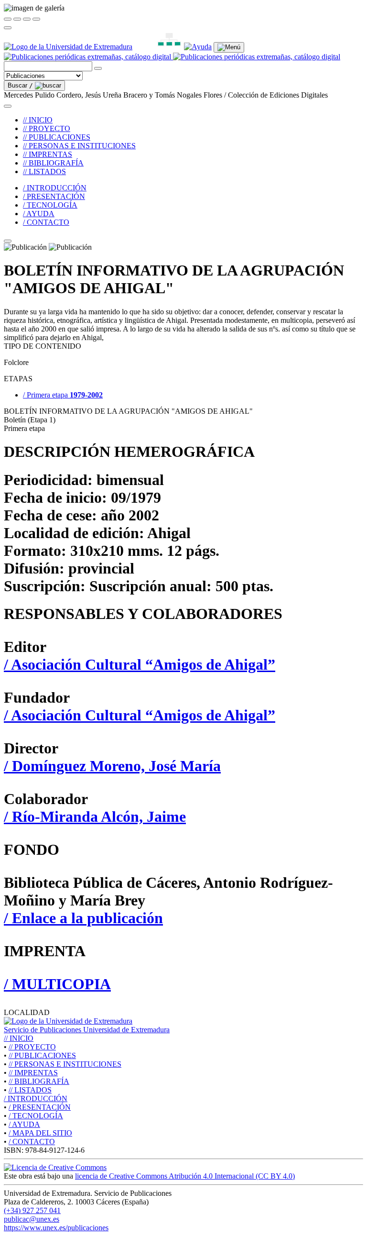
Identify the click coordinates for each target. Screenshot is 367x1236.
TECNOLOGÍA (36, 1116)
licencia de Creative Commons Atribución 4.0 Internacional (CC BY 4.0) (185, 1176)
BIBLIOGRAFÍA (39, 1081)
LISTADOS (30, 1090)
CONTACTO (32, 1141)
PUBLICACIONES (42, 1055)
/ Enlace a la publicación (83, 918)
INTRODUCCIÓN (35, 1098)
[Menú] (229, 47)
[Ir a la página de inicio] (172, 57)
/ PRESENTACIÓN (54, 196)
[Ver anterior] (17, 19)
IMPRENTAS (33, 1073)
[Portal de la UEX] (68, 47)
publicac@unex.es (31, 1219)
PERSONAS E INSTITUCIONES (65, 1064)
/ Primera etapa (63, 395)
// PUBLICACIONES (56, 137)
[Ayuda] (198, 47)
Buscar (20, 85)
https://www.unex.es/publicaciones (56, 1228)
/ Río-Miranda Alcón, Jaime (95, 816)
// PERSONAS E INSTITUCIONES (79, 146)
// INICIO (38, 120)
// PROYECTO (46, 128)
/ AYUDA (38, 214)
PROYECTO (32, 1047)
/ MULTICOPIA (57, 984)
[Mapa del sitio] (158, 47)
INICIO (18, 1038)
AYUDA (24, 1124)
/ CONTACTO (46, 222)
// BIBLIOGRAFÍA (53, 163)
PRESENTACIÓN (40, 1107)
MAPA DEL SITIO (40, 1133)
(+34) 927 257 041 (32, 1210)
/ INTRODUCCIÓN (54, 188)
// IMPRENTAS (47, 154)
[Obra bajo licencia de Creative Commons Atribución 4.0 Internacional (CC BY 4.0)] (55, 1167)
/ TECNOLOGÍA (50, 205)
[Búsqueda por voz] (98, 68)
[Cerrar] (7, 19)
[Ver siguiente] (27, 19)
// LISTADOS (44, 171)
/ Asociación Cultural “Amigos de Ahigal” (139, 664)
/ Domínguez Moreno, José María (112, 765)
